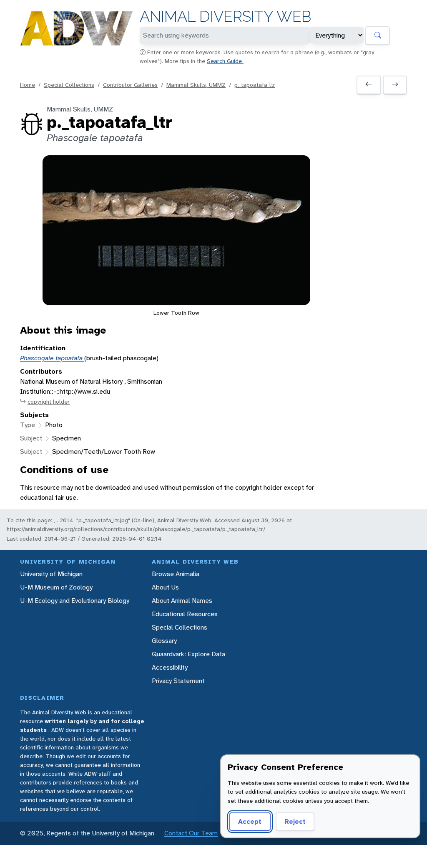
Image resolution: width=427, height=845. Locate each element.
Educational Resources (185, 614)
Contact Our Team (191, 833)
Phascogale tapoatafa (52, 358)
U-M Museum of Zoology (56, 587)
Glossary (164, 640)
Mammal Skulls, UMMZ (196, 85)
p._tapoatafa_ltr (254, 85)
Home (27, 85)
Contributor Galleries (130, 85)
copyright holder (49, 401)
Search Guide (225, 61)
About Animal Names (182, 600)
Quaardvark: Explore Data (188, 654)
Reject (295, 821)
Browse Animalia (175, 573)
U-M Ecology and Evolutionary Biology (74, 600)
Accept (249, 821)
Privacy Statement (178, 680)
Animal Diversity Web (225, 16)
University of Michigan (51, 573)
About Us (165, 587)
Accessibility (170, 667)
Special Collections (69, 85)
